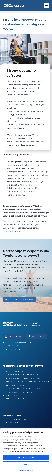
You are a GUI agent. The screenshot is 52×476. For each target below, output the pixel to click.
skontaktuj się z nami (13, 231)
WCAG (26, 101)
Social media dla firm (16, 399)
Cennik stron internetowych (19, 392)
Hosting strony (12, 423)
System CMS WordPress (15, 419)
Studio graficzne (14, 395)
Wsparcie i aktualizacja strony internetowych (27, 382)
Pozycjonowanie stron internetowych (24, 388)
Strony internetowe (15, 371)
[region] (26, 452)
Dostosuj (26, 464)
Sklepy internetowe (15, 385)
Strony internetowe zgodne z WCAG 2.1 (23, 375)
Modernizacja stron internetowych (23, 378)
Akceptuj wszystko (26, 457)
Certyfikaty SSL (12, 426)
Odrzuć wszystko (26, 471)
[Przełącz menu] (46, 5)
